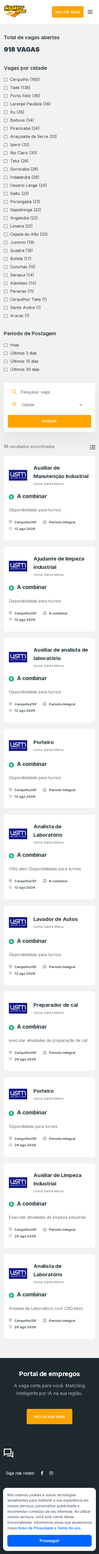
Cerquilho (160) (25, 79)
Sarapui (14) (22, 274)
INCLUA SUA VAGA (49, 1417)
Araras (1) (19, 315)
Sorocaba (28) (24, 169)
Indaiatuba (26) (24, 177)
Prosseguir (49, 1540)
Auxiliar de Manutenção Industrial (61, 472)
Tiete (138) (20, 87)
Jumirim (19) (22, 242)
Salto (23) (19, 193)
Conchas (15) (23, 266)
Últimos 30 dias (24, 369)
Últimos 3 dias (23, 353)
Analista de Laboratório (48, 830)
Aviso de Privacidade (35, 1528)
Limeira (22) (21, 226)
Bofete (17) (20, 258)
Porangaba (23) (25, 201)
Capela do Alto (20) (29, 234)
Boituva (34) (22, 120)
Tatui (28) (19, 160)
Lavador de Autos (56, 919)
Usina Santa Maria (48, 484)
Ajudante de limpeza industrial (59, 562)
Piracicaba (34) (25, 128)
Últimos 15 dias (24, 361)
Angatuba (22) (24, 217)
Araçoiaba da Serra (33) (33, 136)
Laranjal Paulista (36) (30, 103)
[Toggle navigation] (90, 12)
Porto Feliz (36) (25, 95)
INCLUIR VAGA (67, 12)
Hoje (14, 344)
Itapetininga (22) (25, 209)
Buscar (49, 421)
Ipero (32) (19, 144)
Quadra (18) (21, 250)
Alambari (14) (23, 283)
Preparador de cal (56, 1005)
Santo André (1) (25, 307)
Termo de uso (68, 1528)
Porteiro (44, 742)
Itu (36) (17, 112)
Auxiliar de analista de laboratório (61, 654)
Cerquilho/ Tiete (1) (28, 299)
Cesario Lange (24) (28, 185)
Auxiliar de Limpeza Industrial (57, 1179)
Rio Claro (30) (23, 152)
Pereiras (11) (22, 291)
